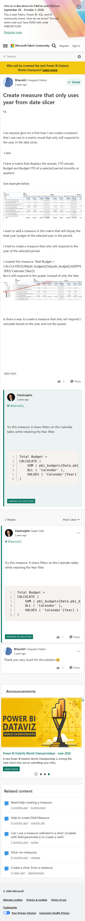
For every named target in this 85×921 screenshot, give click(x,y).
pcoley (35, 842)
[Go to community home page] (30, 46)
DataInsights (24, 395)
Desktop (11, 56)
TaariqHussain (36, 873)
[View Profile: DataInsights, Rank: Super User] (9, 533)
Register (64, 45)
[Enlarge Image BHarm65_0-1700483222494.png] (42, 207)
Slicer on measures (24, 852)
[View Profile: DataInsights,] (11, 397)
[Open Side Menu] (5, 46)
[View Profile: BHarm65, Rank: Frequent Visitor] (8, 82)
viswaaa (35, 857)
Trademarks (10, 907)
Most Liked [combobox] (71, 520)
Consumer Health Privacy (54, 913)
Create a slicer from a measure (32, 868)
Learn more (49, 70)
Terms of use (58, 899)
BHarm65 (20, 80)
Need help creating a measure (31, 802)
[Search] (54, 45)
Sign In (76, 45)
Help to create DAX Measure (30, 818)
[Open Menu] (79, 56)
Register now (13, 32)
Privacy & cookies (36, 899)
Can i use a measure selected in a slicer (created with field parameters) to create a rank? (43, 835)
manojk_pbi (38, 823)
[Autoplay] (36, 774)
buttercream (38, 807)
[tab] (41, 774)
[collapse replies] (42, 527)
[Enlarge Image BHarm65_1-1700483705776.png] (42, 289)
